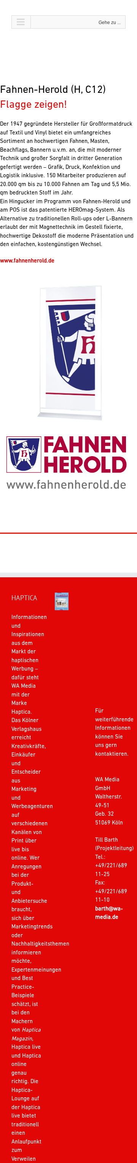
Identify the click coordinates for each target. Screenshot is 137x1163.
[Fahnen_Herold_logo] (66, 433)
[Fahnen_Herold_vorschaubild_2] (68, 287)
